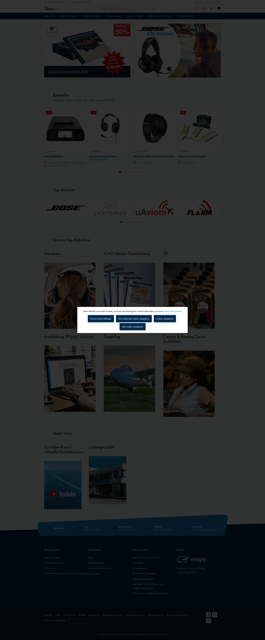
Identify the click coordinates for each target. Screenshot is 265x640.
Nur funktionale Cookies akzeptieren (133, 318)
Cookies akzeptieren (165, 318)
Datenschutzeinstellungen (101, 318)
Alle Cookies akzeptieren (132, 326)
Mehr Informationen (173, 311)
